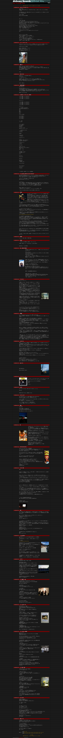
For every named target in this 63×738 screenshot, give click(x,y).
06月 (32, 732)
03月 (27, 732)
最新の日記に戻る (25, 5)
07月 (34, 732)
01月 (24, 732)
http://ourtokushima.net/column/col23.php (24, 541)
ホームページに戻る (37, 5)
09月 (37, 732)
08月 (36, 732)
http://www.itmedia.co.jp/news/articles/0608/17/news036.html (26, 214)
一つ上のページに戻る (31, 5)
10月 (39, 732)
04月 (29, 732)
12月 (26, 731)
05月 (31, 732)
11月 (24, 731)
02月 (26, 732)
